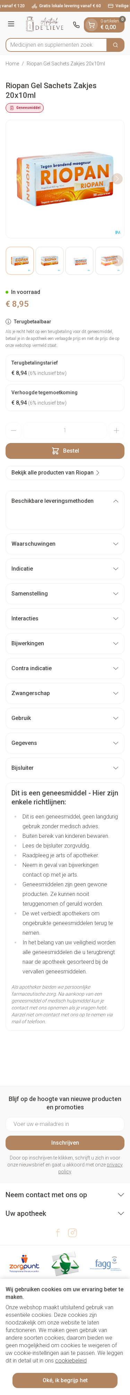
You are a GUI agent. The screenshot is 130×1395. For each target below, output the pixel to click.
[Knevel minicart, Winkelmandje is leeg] (91, 25)
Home (12, 63)
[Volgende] (117, 178)
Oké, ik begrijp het (65, 1380)
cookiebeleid (71, 1360)
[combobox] (56, 45)
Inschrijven (65, 1142)
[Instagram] (72, 1233)
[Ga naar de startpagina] (44, 25)
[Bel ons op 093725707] (76, 24)
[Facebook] (58, 1233)
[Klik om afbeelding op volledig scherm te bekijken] (65, 179)
